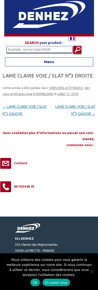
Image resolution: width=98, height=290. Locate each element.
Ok (35, 282)
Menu (49, 62)
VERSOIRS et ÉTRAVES (66, 88)
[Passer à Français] (72, 38)
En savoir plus (56, 282)
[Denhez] (49, 35)
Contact (20, 163)
